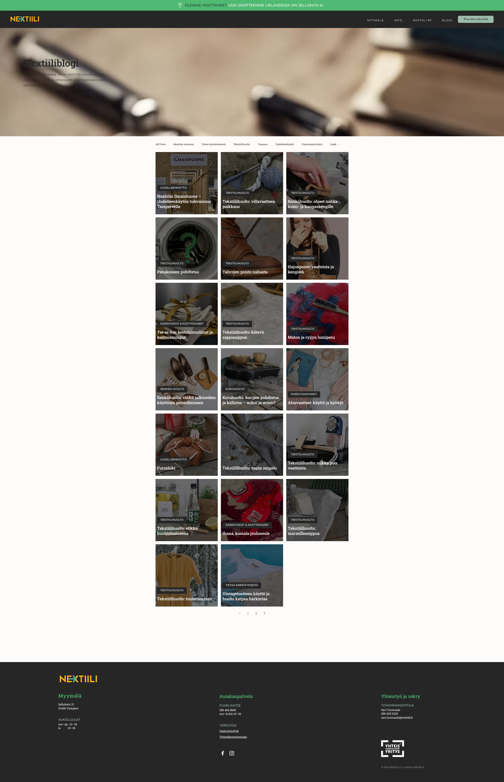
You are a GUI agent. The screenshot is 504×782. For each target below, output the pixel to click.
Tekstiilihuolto (241, 144)
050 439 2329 (389, 713)
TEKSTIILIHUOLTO (237, 193)
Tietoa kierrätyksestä (214, 144)
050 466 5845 (228, 710)
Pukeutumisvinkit (312, 144)
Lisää (333, 144)
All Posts (161, 144)
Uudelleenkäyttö (284, 144)
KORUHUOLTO (235, 389)
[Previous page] (239, 613)
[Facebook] (223, 753)
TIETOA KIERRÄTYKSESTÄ (242, 585)
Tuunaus (263, 144)
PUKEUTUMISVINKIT (304, 394)
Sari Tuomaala (390, 710)
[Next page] (264, 613)
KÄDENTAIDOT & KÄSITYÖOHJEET (182, 324)
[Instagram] (232, 753)
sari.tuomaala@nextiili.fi (397, 717)
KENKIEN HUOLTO (172, 389)
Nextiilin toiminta (183, 144)
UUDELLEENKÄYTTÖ (173, 188)
